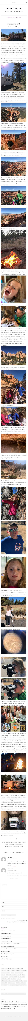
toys (8, 984)
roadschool (16, 846)
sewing (17, 982)
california (13, 970)
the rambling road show (14, 17)
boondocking (9, 842)
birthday (3, 970)
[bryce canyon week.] (13, 35)
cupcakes (8, 972)
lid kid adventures (5, 938)
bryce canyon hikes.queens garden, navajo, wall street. (17, 921)
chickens (19, 970)
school (13, 982)
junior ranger (19, 844)
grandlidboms (17, 974)
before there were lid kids (6, 931)
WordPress (22, 1016)
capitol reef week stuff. (8, 918)
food (7, 974)
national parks (8, 846)
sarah (20, 26)
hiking (24, 842)
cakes (8, 970)
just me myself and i (5, 936)
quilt (25, 980)
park (18, 980)
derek (15, 842)
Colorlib (13, 1016)
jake (10, 976)
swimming (23, 982)
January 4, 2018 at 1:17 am (11, 870)
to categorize (4, 956)
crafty (2, 972)
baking (9, 968)
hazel (19, 842)
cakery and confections (6, 933)
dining (16, 972)
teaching (3, 984)
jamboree (12, 844)
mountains (13, 978)
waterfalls (23, 984)
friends (11, 974)
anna (3, 842)
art (5, 968)
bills (22, 968)
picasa (21, 980)
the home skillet (4, 951)
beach (18, 968)
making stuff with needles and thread (9, 943)
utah (22, 846)
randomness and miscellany (7, 946)
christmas (24, 970)
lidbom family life (14, 9)
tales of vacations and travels (7, 948)
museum (19, 978)
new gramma (12, 980)
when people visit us (5, 959)
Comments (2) (14, 838)
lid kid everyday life (5, 941)
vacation (18, 984)
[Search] (26, 2)
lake (2, 978)
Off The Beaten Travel (7, 1002)
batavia (13, 968)
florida (3, 974)
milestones (7, 978)
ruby (9, 982)
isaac (7, 844)
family (20, 972)
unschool (12, 984)
